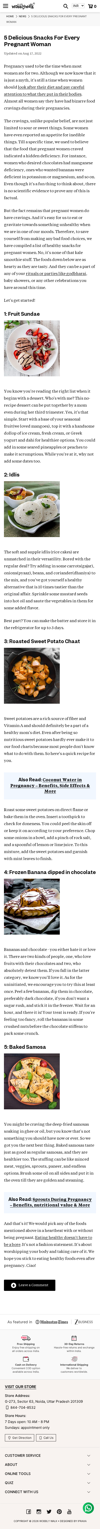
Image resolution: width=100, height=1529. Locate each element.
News (22, 16)
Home (10, 16)
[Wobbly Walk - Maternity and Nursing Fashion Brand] (23, 6)
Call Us (48, 1438)
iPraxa (82, 1521)
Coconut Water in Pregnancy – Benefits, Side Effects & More (50, 786)
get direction (21, 1438)
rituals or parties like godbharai (56, 274)
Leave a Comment (33, 1285)
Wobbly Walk (48, 1521)
